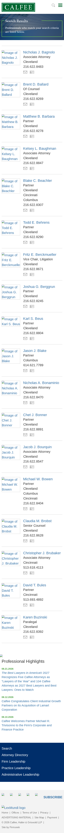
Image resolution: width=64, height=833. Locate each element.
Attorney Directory (15, 755)
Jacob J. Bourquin (37, 447)
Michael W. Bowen (38, 479)
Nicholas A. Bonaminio (41, 383)
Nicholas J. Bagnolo (39, 52)
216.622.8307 (33, 205)
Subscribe (52, 797)
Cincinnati (30, 195)
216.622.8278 (33, 131)
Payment (52, 817)
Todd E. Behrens (36, 222)
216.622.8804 (33, 333)
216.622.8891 (33, 429)
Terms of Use (29, 812)
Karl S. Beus (33, 319)
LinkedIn (13, 796)
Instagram (30, 796)
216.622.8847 (33, 163)
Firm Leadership (13, 761)
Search (53, 5)
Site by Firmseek (11, 827)
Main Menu (60, 5)
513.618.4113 (33, 567)
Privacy (44, 812)
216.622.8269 (33, 99)
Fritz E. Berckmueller (39, 255)
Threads (38, 796)
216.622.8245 (33, 301)
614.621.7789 (33, 365)
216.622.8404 (33, 503)
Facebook (21, 796)
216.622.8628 (33, 535)
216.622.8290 (33, 237)
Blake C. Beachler (37, 181)
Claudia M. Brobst (37, 521)
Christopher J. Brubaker (42, 553)
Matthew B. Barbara (39, 116)
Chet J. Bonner (35, 415)
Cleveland (30, 62)
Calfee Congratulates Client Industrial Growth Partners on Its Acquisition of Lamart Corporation (31, 705)
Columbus (30, 200)
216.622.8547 (33, 461)
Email (25, 72)
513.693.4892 (33, 599)
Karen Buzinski (35, 617)
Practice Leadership (16, 768)
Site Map (39, 817)
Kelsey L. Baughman (39, 148)
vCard (32, 72)
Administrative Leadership (20, 774)
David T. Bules (34, 585)
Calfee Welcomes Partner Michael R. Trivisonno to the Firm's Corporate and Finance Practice (27, 725)
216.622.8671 (33, 269)
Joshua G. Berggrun (39, 287)
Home (5, 812)
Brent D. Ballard (35, 84)
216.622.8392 (33, 631)
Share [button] (5, 796)
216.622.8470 (33, 397)
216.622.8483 (33, 66)
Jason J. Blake (34, 351)
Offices (15, 812)
